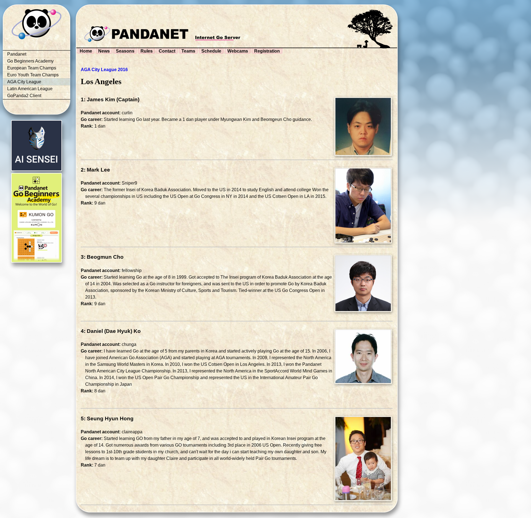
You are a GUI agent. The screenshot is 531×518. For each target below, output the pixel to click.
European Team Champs (31, 68)
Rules (146, 51)
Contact (167, 51)
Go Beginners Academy (30, 61)
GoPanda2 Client (24, 95)
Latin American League (30, 88)
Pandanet (16, 54)
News (104, 51)
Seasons (125, 51)
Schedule (211, 51)
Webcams (237, 51)
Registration (267, 51)
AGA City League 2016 (104, 69)
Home (86, 51)
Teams (188, 51)
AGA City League (24, 81)
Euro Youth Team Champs (33, 74)
